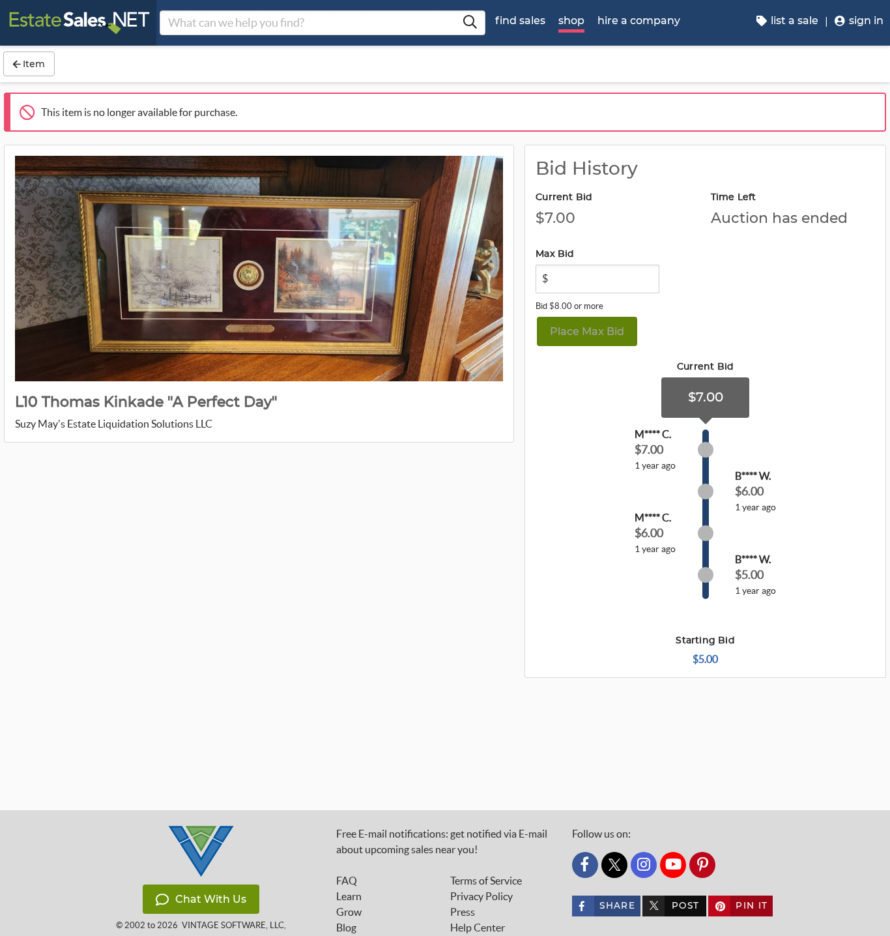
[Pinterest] (702, 865)
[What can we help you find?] (469, 22)
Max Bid (555, 254)
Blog (346, 927)
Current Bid (564, 197)
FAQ (346, 880)
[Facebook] (585, 865)
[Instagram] (644, 865)
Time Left (733, 197)
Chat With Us (210, 899)
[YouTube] (673, 865)
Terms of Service (486, 880)
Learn (349, 896)
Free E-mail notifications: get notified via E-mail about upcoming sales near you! (441, 841)
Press (462, 912)
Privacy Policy (481, 896)
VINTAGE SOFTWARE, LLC (233, 925)
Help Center (477, 927)
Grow (349, 912)
